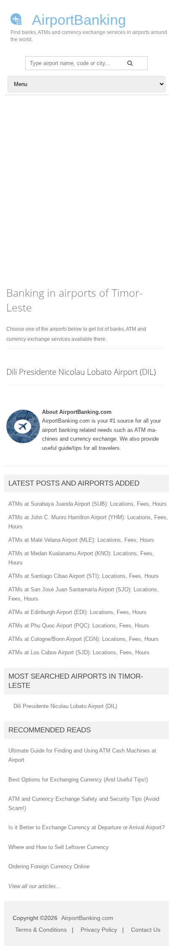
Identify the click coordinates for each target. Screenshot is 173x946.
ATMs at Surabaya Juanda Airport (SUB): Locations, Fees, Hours (87, 504)
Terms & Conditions (41, 929)
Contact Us (145, 929)
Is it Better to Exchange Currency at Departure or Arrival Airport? (86, 827)
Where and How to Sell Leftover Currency (58, 847)
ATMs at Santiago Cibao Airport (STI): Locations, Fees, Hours (83, 576)
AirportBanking (77, 19)
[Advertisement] (86, 186)
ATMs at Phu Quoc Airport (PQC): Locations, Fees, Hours (78, 625)
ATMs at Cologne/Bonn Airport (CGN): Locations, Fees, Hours (83, 639)
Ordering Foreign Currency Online (48, 866)
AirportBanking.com (87, 918)
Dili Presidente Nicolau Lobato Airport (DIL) (81, 371)
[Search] (130, 62)
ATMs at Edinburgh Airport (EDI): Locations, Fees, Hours (77, 612)
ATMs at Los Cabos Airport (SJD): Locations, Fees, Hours (78, 652)
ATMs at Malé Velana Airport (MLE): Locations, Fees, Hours (81, 540)
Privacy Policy (99, 929)
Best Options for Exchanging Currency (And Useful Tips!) (78, 779)
